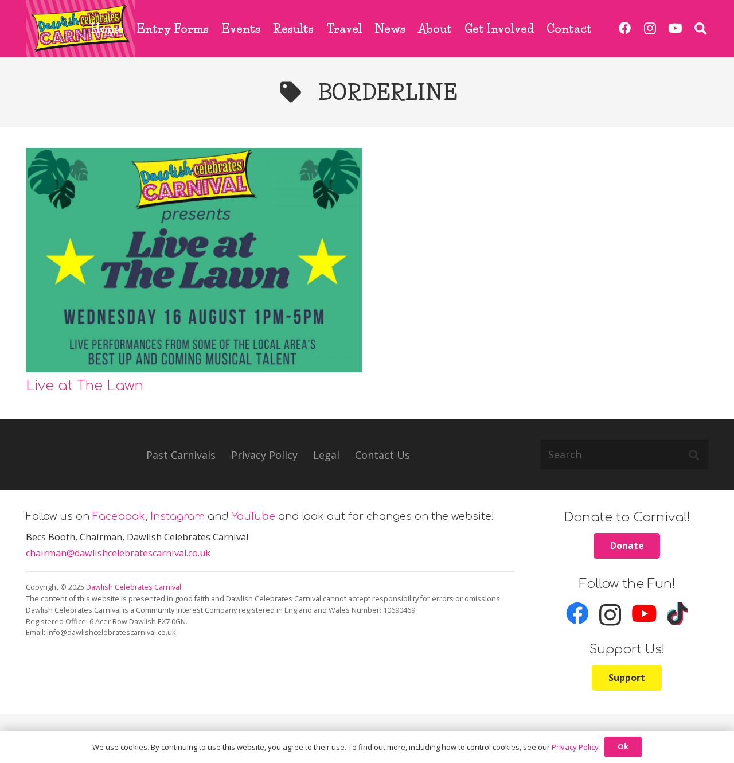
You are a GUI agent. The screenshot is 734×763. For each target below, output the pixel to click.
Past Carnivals (181, 455)
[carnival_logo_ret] (80, 28)
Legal (326, 455)
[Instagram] (650, 28)
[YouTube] (674, 28)
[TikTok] (677, 613)
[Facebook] (625, 28)
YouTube (253, 516)
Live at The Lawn (84, 385)
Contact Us (382, 455)
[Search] (694, 454)
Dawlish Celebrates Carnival (133, 587)
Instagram (177, 516)
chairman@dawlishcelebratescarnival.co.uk (118, 553)
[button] (701, 28)
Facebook (118, 516)
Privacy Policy (264, 455)
